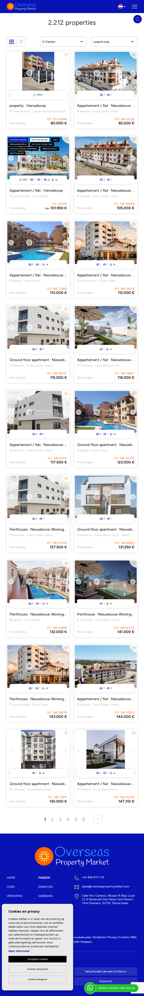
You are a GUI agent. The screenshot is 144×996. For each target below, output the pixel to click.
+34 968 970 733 (93, 877)
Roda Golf (106, 981)
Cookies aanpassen (37, 969)
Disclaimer (99, 937)
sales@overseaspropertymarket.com (105, 886)
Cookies (124, 937)
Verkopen (14, 896)
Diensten (45, 887)
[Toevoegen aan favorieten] (66, 55)
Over (10, 887)
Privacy (112, 937)
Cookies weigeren (37, 979)
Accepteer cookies (38, 959)
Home (11, 877)
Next (133, 76)
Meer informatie (18, 951)
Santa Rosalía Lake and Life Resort (106, 971)
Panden (44, 877)
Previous (78, 76)
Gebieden (45, 896)
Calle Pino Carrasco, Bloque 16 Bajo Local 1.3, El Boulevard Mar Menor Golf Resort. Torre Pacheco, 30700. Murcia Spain (108, 899)
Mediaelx (86, 942)
